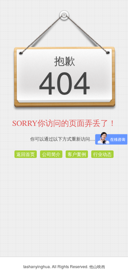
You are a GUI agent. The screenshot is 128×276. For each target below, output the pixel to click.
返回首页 (25, 154)
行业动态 (102, 154)
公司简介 (51, 154)
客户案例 (77, 154)
